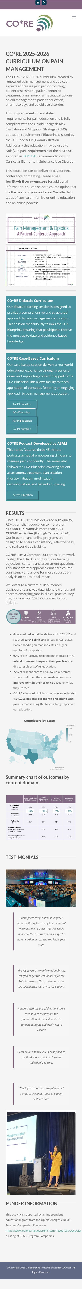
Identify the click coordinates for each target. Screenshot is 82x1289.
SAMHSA (29, 156)
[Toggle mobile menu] (74, 18)
